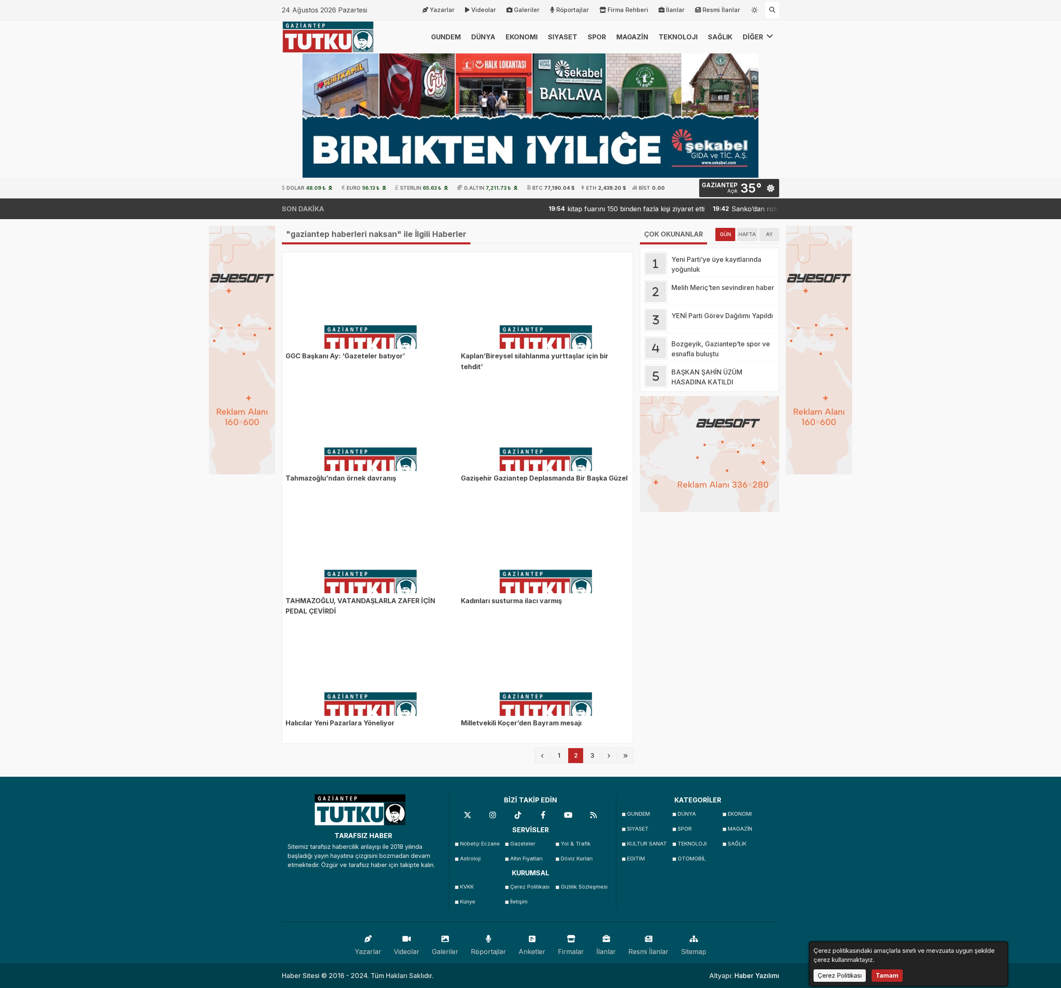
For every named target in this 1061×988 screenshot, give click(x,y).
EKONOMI (522, 37)
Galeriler (527, 9)
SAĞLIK (720, 37)
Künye (467, 902)
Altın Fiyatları (526, 858)
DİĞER (754, 37)
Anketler (531, 951)
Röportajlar (572, 9)
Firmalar (571, 951)
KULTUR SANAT (647, 844)
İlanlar (675, 9)
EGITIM (636, 858)
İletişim (519, 902)
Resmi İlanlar (721, 9)
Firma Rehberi (628, 9)
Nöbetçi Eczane (480, 844)
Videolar (483, 9)
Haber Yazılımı (756, 975)
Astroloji (470, 858)
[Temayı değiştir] (754, 8)
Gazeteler (522, 844)
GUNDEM (446, 37)
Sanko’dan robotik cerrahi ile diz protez (750, 209)
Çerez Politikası (530, 887)
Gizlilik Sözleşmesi (583, 887)
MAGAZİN (632, 37)
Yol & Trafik (576, 844)
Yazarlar (442, 9)
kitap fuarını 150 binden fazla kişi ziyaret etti (593, 209)
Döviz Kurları (577, 858)
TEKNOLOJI (678, 37)
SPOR (597, 37)
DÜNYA (483, 37)
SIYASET (562, 37)
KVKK (467, 887)
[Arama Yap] (772, 10)
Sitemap (693, 951)
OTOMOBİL (692, 858)
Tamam (887, 975)
